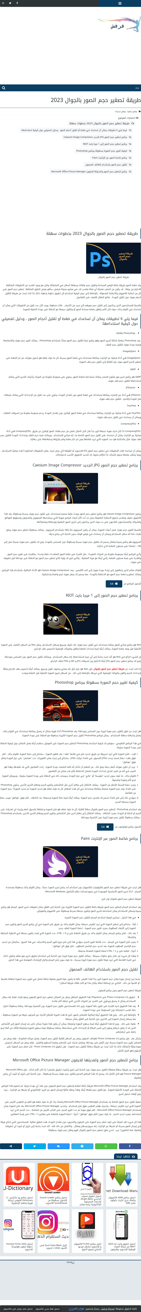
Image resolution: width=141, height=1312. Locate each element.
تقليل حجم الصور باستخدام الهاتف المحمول (106, 164)
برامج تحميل (132, 111)
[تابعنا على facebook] (17, 3)
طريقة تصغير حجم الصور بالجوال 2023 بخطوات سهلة (99, 123)
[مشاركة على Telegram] (82, 1146)
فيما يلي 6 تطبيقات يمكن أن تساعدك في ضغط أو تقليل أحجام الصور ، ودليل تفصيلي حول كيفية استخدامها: (74, 130)
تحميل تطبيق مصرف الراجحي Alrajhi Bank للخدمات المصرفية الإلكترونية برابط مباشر (90, 1200)
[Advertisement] (70, 60)
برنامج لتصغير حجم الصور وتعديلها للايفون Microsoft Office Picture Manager (89, 171)
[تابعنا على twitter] (10, 3)
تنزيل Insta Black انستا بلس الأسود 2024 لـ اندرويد (53, 1246)
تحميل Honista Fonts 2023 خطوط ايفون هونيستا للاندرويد (19, 1247)
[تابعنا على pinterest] (3, 3)
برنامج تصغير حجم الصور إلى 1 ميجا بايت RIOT (105, 144)
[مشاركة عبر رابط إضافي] (11, 1146)
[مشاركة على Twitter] (35, 1146)
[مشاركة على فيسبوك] (130, 1146)
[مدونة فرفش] (70, 21)
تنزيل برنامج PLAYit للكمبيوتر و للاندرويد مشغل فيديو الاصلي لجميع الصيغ (87, 1247)
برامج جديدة (120, 111)
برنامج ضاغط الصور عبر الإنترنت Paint (109, 158)
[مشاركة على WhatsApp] (106, 1146)
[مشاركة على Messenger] (59, 1146)
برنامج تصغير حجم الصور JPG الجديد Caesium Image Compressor (95, 137)
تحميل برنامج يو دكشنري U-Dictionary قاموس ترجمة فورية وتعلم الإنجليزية (19, 1200)
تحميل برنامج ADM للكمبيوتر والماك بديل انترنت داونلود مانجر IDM (122, 1200)
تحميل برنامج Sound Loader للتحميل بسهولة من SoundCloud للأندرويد (53, 1200)
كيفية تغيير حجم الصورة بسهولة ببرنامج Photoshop (101, 151)
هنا (111, 583)
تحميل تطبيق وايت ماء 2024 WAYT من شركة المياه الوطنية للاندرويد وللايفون (121, 1247)
